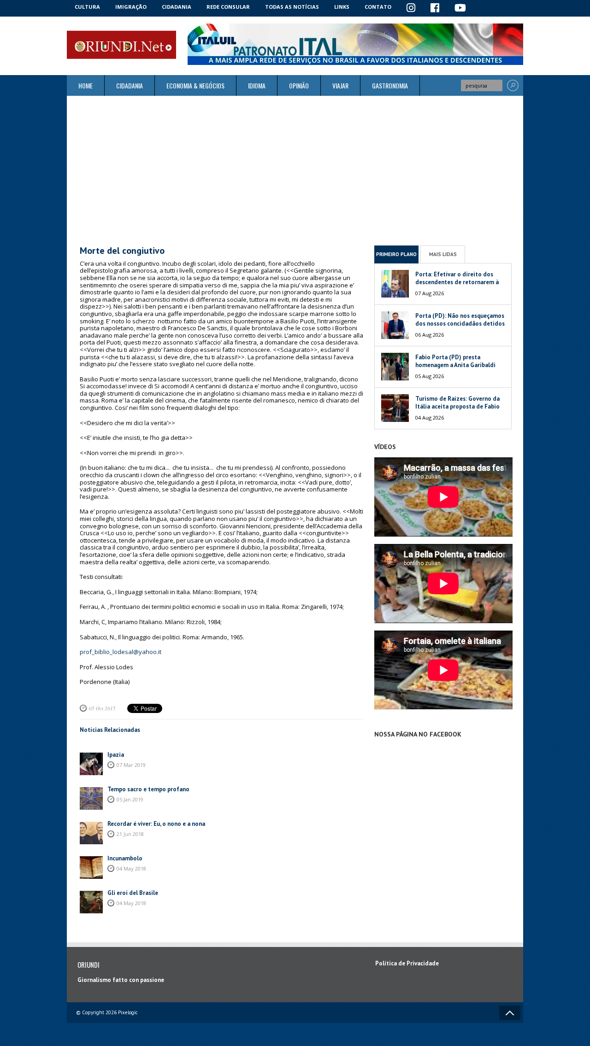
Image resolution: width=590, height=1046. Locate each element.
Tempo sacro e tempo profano (148, 789)
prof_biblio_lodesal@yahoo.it (120, 652)
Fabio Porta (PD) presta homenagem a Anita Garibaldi (455, 361)
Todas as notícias (292, 6)
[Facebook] (435, 8)
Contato (378, 6)
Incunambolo (124, 858)
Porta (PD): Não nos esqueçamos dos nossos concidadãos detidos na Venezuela (460, 323)
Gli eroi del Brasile (132, 893)
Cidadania (176, 6)
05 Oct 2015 (102, 708)
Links (341, 6)
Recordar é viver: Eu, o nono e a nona (156, 824)
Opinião (299, 85)
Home (85, 85)
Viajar (340, 85)
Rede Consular (228, 6)
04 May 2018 (131, 868)
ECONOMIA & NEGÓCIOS (195, 85)
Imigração (131, 6)
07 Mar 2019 (131, 764)
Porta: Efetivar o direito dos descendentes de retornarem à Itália (457, 282)
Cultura (87, 6)
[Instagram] (411, 8)
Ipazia (115, 755)
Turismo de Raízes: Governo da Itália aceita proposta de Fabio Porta (457, 406)
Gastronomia (390, 85)
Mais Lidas (443, 254)
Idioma (257, 85)
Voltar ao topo (509, 1012)
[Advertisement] (295, 170)
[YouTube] (460, 8)
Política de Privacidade (407, 963)
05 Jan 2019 (130, 799)
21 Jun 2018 (130, 833)
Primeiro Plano (396, 254)
